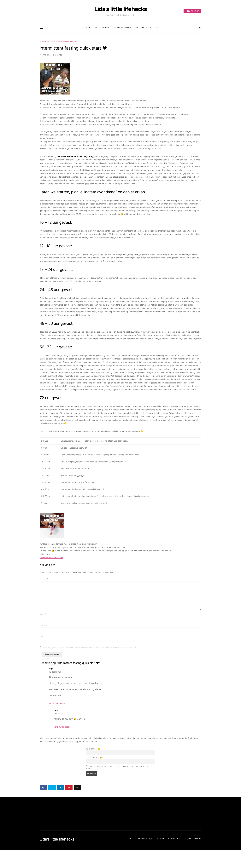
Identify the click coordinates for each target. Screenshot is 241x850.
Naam (43, 614)
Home (88, 28)
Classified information (126, 28)
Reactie (43, 579)
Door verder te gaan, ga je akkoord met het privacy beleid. (117, 768)
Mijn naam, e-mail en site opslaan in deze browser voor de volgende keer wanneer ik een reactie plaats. (90, 648)
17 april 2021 (45, 55)
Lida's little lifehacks (120, 9)
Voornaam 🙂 (93, 749)
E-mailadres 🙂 (94, 758)
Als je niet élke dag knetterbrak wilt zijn (58, 41)
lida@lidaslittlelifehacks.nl (51, 557)
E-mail (43, 625)
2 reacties (57, 55)
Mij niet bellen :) (150, 28)
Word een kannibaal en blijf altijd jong (75, 156)
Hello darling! (102, 28)
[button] (200, 28)
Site (41, 637)
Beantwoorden (57, 704)
